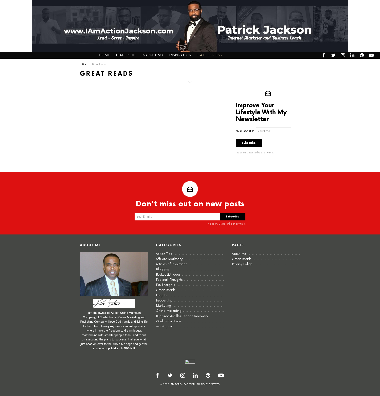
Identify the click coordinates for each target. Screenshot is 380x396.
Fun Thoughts (165, 285)
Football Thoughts (169, 280)
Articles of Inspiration (171, 264)
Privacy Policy (242, 264)
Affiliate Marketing (169, 259)
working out (164, 326)
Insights (161, 295)
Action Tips (164, 254)
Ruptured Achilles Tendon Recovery (182, 316)
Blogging (162, 269)
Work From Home (168, 321)
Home (104, 55)
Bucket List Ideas (168, 275)
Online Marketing (168, 311)
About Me (239, 254)
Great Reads (165, 290)
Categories (209, 55)
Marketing (152, 55)
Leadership (126, 55)
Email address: (245, 131)
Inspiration (180, 55)
